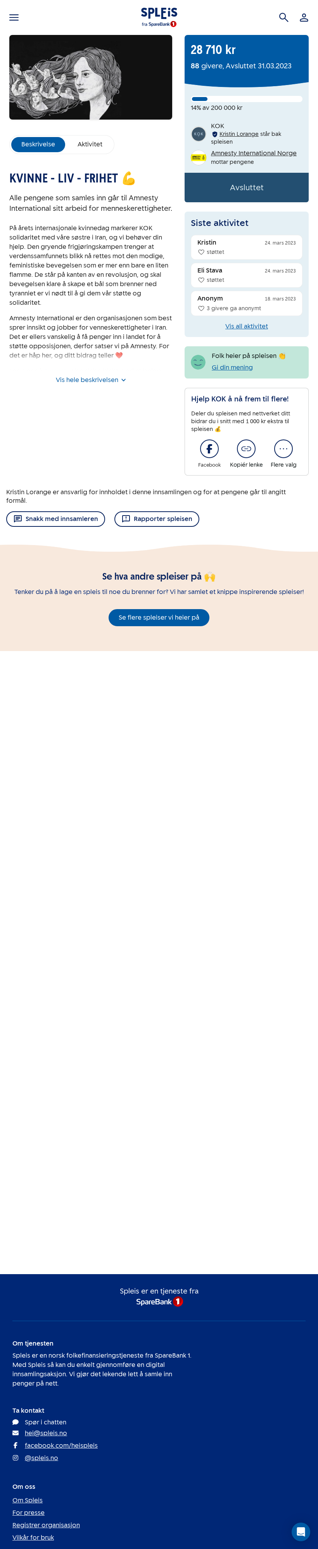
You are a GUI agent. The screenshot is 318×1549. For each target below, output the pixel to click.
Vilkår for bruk (33, 1537)
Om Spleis (27, 1500)
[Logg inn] (304, 17)
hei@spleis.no (46, 1433)
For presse (28, 1512)
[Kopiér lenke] (246, 448)
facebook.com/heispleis (61, 1445)
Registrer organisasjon (46, 1525)
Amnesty (57, 371)
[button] (301, 1532)
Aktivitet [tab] (90, 144)
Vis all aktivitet (246, 326)
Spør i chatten (45, 1422)
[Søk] (284, 17)
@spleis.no (41, 1458)
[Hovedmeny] (14, 17)
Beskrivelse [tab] (38, 144)
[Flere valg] (283, 448)
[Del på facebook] (209, 448)
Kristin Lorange (239, 134)
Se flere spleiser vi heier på (159, 617)
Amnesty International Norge (254, 153)
